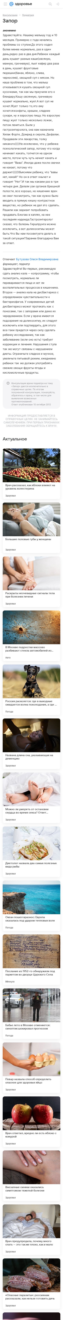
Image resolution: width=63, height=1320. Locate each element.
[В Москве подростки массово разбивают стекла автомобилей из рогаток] (31, 635)
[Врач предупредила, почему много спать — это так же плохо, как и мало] (31, 1229)
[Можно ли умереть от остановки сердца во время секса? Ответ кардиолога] (31, 797)
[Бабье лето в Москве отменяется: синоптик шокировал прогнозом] (31, 1013)
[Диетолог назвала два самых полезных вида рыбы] (31, 851)
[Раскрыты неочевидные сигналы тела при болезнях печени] (31, 581)
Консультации (10, 15)
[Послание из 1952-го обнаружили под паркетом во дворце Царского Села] (31, 959)
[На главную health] (22, 4)
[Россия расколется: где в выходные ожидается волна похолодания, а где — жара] (31, 689)
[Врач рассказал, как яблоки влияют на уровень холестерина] (31, 473)
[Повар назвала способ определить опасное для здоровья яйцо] (31, 1067)
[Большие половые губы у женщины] (31, 527)
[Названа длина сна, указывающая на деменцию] (31, 743)
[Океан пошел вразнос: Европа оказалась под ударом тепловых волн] (31, 905)
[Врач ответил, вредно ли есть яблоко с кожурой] (31, 1121)
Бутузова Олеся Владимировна (37, 259)
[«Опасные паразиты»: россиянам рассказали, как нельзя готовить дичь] (31, 1283)
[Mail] (11, 4)
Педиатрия (28, 15)
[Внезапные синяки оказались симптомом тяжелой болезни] (31, 1175)
